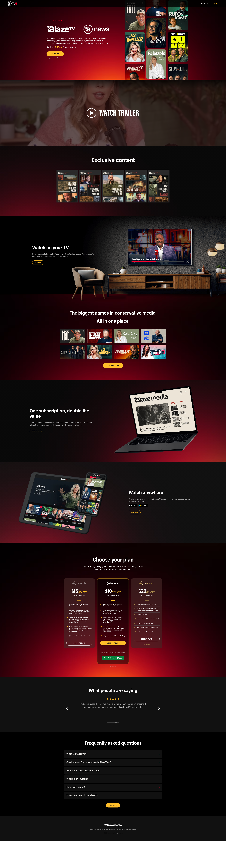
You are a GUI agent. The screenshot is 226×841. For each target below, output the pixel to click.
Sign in (59, 58)
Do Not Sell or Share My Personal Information (126, 829)
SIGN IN (215, 3)
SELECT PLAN (79, 643)
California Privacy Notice (109, 829)
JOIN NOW (55, 54)
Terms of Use (100, 829)
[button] (67, 711)
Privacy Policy (93, 829)
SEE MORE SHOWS (113, 365)
